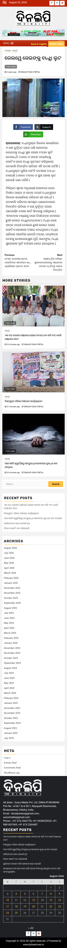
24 (7, 912)
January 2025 (11, 643)
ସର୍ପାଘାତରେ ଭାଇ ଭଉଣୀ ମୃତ (17, 523)
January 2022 (11, 733)
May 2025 (9, 623)
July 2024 (9, 673)
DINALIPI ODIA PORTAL (30, 72)
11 (16, 900)
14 (42, 900)
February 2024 (11, 698)
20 (33, 906)
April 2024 (9, 688)
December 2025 (12, 588)
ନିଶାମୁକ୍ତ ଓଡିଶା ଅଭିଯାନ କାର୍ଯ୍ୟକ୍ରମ (23, 401)
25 (16, 912)
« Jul (30, 927)
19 (24, 906)
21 (42, 906)
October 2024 (11, 658)
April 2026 (9, 568)
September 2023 (12, 723)
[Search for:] (26, 484)
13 (33, 900)
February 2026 (11, 578)
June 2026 (9, 558)
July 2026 (9, 553)
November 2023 (12, 713)
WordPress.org (11, 772)
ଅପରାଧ (8, 50)
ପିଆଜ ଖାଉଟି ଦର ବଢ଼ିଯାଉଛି (16, 528)
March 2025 (10, 633)
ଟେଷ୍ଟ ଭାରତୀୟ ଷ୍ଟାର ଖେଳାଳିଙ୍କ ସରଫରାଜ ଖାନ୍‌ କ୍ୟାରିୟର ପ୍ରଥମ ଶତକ (17, 261)
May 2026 (9, 563)
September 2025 (12, 603)
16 (59, 900)
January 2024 (11, 703)
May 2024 (9, 683)
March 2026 (10, 573)
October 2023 (11, 718)
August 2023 (10, 728)
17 (7, 906)
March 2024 (10, 693)
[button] (6, 43)
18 (16, 906)
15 (50, 900)
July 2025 (9, 613)
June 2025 (9, 618)
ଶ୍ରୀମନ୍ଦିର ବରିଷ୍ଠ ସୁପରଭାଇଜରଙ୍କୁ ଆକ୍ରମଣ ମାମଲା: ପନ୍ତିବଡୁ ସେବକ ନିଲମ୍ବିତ (48, 262)
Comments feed (12, 767)
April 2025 (9, 628)
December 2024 (12, 648)
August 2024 (10, 668)
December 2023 (12, 708)
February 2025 (11, 638)
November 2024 (12, 653)
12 (24, 900)
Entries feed (10, 762)
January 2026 (11, 583)
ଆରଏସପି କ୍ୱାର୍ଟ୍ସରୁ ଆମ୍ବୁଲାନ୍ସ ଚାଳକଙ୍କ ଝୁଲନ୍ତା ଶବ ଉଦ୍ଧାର (33, 518)
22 (50, 906)
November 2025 (12, 593)
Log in (7, 757)
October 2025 (11, 598)
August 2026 (10, 548)
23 (59, 906)
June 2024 (9, 678)
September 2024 (12, 663)
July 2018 (9, 738)
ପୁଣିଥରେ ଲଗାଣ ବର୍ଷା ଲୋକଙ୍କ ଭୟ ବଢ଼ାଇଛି (22, 863)
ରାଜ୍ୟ (14, 50)
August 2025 (10, 608)
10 (7, 900)
